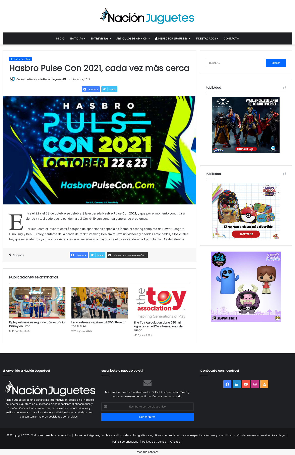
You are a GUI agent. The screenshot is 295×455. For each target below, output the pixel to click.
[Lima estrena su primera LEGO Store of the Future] (99, 302)
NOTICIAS (76, 38)
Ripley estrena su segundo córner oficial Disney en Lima (37, 324)
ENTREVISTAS (100, 38)
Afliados (175, 441)
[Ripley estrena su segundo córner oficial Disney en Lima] (37, 302)
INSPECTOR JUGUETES (172, 38)
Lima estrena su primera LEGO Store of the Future (98, 324)
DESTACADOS (207, 38)
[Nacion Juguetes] (147, 16)
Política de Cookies (154, 441)
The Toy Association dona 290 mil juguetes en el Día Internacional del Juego (158, 326)
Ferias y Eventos (20, 59)
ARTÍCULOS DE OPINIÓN (131, 38)
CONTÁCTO (231, 38)
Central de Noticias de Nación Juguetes (39, 79)
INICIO (60, 38)
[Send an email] (64, 79)
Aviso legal (278, 435)
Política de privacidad (125, 441)
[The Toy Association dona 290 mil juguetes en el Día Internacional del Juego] (162, 303)
